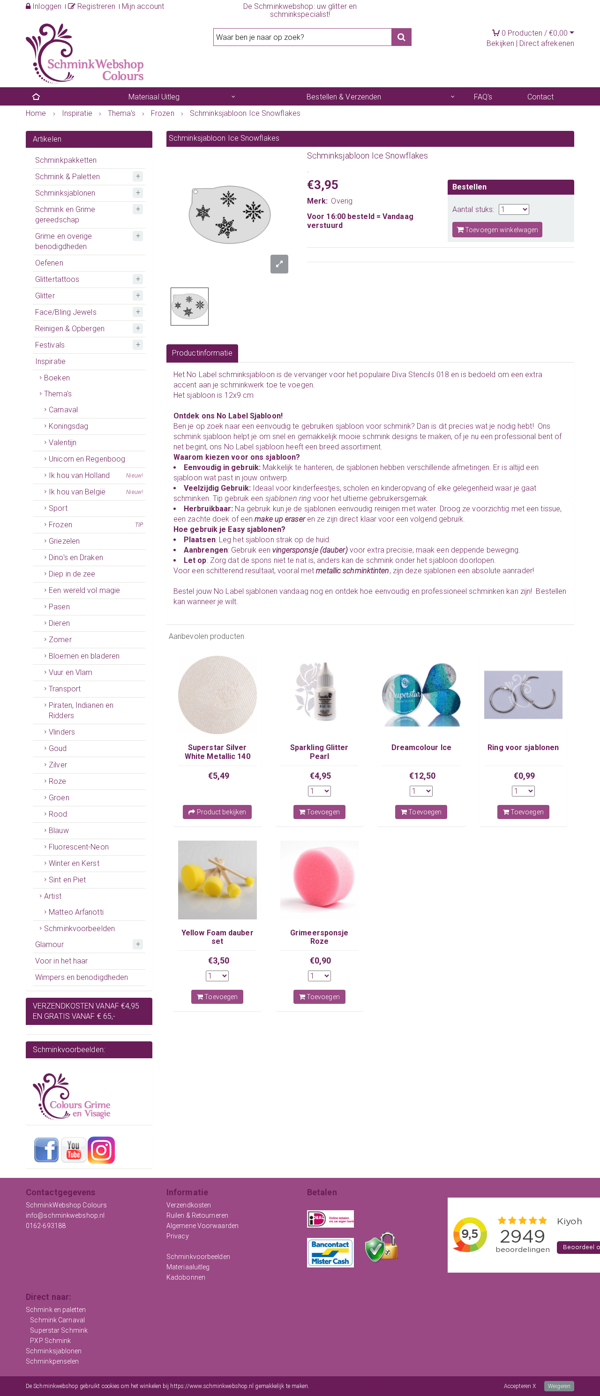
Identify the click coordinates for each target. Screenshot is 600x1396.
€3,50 (219, 960)
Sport (58, 508)
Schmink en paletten (56, 1309)
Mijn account (143, 6)
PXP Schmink (50, 1340)
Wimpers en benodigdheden (81, 977)
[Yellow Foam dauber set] (217, 880)
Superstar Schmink (59, 1330)
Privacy (177, 1236)
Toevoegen (322, 812)
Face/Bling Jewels (66, 312)
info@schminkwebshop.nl (65, 1215)
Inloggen (45, 6)
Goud (58, 748)
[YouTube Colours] (73, 1149)
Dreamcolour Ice (421, 747)
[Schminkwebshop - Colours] (84, 53)
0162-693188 (46, 1225)
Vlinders (62, 732)
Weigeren (559, 1386)
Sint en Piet (67, 879)
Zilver (58, 764)
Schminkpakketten (66, 160)
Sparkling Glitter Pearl (319, 751)
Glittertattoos (57, 279)
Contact (540, 96)
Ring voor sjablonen (523, 747)
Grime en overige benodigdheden (63, 241)
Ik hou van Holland (96, 475)
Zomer (60, 639)
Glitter (45, 295)
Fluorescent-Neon (79, 846)
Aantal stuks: (473, 209)
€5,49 (219, 776)
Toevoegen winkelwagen (501, 230)
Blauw (59, 830)
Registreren (95, 6)
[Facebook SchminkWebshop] (46, 1149)
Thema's (58, 393)
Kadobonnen (185, 1277)
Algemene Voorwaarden (202, 1225)
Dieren (59, 623)
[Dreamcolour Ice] (421, 695)
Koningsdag (68, 426)
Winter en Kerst (74, 863)
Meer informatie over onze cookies (352, 1386)
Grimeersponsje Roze (319, 937)
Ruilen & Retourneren (197, 1215)
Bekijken (500, 43)
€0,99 (524, 776)
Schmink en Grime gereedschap (65, 214)
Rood (58, 814)
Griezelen (64, 541)
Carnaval (63, 409)
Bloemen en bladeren (84, 656)
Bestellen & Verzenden (344, 96)
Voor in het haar (61, 960)
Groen (59, 797)
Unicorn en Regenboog (87, 459)
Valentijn (62, 442)
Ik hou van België (96, 491)
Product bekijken (220, 812)
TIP (139, 525)
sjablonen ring (288, 498)
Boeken (57, 377)
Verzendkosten (188, 1205)
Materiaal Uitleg (154, 96)
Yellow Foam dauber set (217, 937)
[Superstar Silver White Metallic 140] (217, 695)
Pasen (59, 606)
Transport (65, 688)
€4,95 (320, 776)
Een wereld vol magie (84, 590)
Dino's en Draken (76, 557)
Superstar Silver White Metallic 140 (217, 751)
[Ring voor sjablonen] (523, 695)
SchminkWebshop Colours (66, 1205)
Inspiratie (50, 361)
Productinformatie (202, 353)
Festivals (50, 345)
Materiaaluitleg (188, 1267)
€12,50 (422, 776)
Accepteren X (520, 1386)
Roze (57, 781)
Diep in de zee (72, 573)
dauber (333, 550)
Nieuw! (134, 475)
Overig (341, 201)
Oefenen (49, 262)
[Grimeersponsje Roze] (319, 880)
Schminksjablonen (65, 193)
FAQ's (483, 96)
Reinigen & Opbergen (70, 328)
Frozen (96, 524)
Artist (52, 896)
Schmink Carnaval (57, 1320)
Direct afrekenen (546, 43)
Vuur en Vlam (70, 672)
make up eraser (281, 519)
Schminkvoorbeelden (79, 928)
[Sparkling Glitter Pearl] (319, 695)
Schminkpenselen (52, 1361)
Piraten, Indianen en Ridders (81, 710)
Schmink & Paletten (67, 176)
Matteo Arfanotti (76, 912)
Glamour (49, 944)
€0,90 (320, 960)
